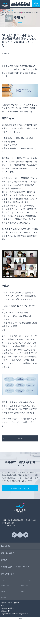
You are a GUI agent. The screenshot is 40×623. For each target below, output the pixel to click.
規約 (2, 605)
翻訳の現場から (4, 597)
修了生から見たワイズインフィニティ (15, 567)
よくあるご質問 (24, 585)
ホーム (4, 10)
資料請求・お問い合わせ (20, 488)
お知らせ (10, 10)
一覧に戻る (20, 438)
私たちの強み (6, 546)
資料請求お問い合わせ (36, 4)
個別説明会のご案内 (5, 585)
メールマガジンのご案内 (26, 580)
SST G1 (22, 591)
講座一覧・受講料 (7, 553)
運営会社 (4, 611)
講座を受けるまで (7, 574)
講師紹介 (4, 560)
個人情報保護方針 (7, 608)
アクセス (3, 580)
